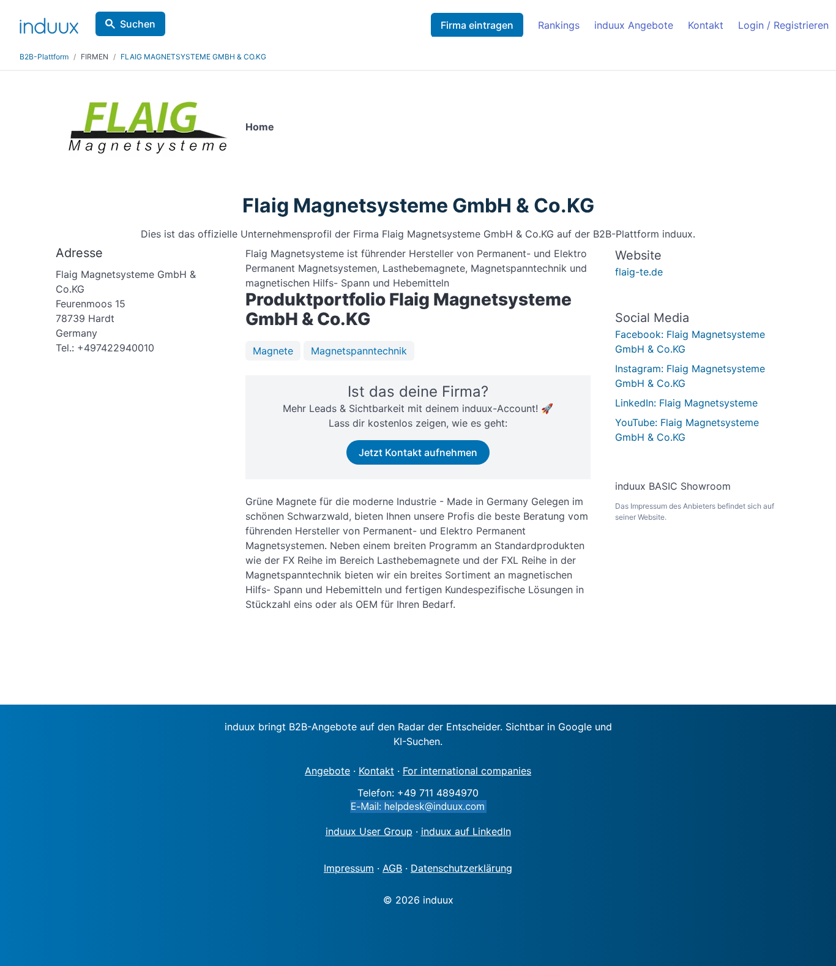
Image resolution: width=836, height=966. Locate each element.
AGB (392, 868)
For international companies (467, 771)
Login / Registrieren (783, 25)
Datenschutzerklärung (461, 868)
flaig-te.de (639, 272)
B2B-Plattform (44, 56)
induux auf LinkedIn (466, 831)
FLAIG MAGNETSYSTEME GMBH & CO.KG (193, 56)
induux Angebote (633, 25)
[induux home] (49, 23)
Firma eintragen (477, 25)
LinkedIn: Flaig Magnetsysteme (686, 403)
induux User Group (369, 831)
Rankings (559, 25)
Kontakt (705, 25)
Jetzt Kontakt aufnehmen (418, 452)
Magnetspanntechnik (359, 351)
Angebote (327, 771)
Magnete (273, 351)
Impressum (349, 868)
